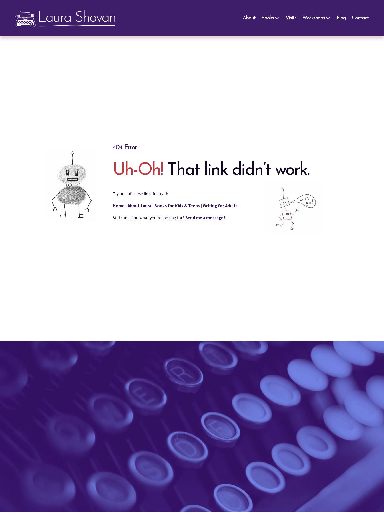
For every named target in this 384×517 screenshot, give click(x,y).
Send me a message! (205, 217)
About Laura (139, 205)
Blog (341, 18)
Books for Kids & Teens (177, 205)
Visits (291, 18)
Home (119, 205)
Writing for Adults (220, 205)
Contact (360, 18)
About (249, 18)
